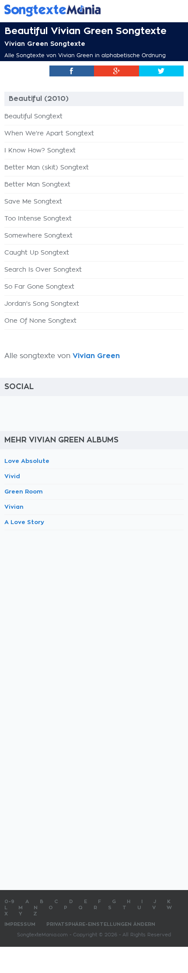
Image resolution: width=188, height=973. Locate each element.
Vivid (12, 476)
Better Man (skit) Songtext (46, 168)
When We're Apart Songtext (49, 134)
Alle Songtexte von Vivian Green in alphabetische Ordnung (85, 55)
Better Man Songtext (37, 185)
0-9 (9, 901)
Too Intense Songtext (38, 219)
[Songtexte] (80, 10)
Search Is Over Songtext (43, 270)
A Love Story (24, 522)
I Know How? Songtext (40, 151)
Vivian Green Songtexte (44, 44)
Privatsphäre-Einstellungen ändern (100, 924)
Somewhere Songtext (38, 236)
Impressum (19, 924)
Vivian (14, 507)
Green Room (23, 491)
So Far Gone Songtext (39, 287)
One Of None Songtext (40, 321)
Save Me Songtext (33, 202)
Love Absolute (26, 461)
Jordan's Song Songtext (41, 304)
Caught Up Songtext (36, 253)
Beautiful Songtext (33, 117)
